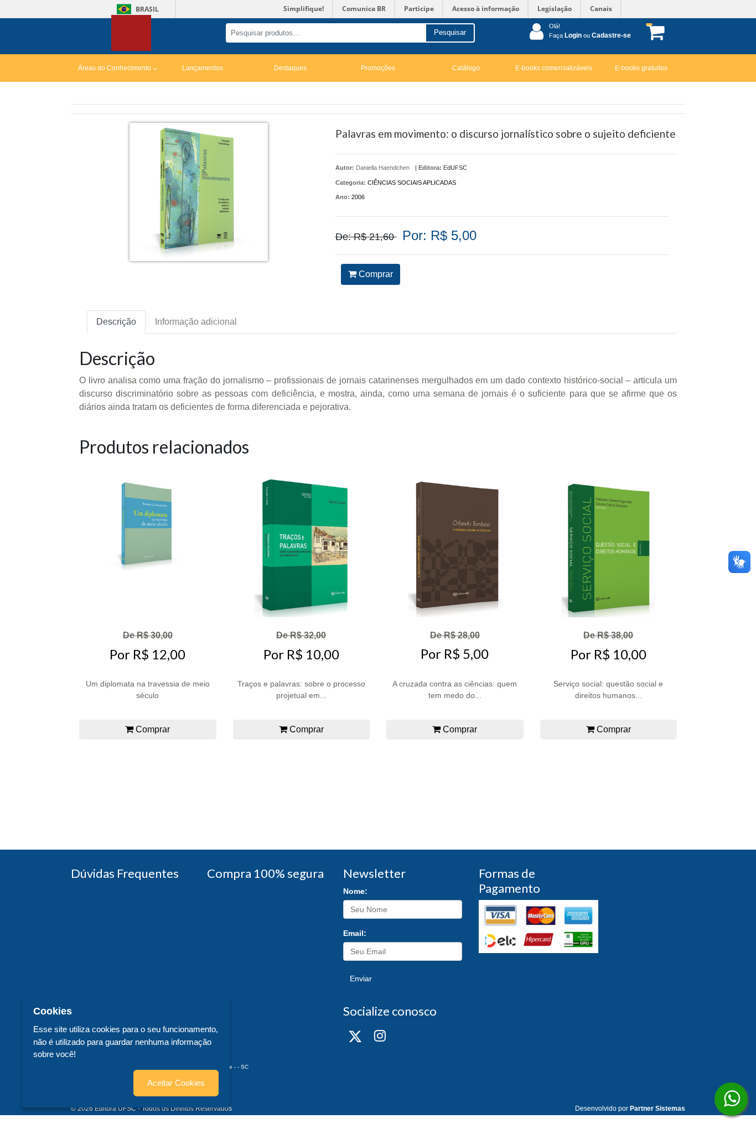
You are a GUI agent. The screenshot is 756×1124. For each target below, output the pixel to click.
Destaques (290, 68)
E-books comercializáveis (553, 68)
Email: (354, 933)
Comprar (374, 274)
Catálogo (466, 68)
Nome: (355, 891)
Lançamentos (202, 68)
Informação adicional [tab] (196, 321)
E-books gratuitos (641, 68)
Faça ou (590, 35)
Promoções (378, 68)
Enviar (361, 978)
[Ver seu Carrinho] (653, 32)
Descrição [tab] (116, 321)
